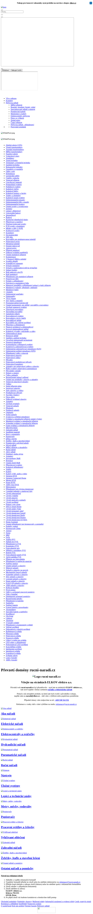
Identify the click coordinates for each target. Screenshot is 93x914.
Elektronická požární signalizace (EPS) (21, 351)
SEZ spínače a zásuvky (15, 577)
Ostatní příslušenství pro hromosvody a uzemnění (24, 524)
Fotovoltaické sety (13, 548)
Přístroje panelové (12, 250)
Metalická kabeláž (13, 244)
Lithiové (9, 618)
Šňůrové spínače (12, 568)
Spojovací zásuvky (13, 388)
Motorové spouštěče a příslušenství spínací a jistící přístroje (28, 285)
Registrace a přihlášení (9, 904)
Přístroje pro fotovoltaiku (15, 559)
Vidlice (8, 384)
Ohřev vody (10, 171)
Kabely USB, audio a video (16, 474)
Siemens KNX (11, 476)
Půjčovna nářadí (12, 103)
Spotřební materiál (13, 432)
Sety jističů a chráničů (14, 301)
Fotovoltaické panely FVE (16, 555)
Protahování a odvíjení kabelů (17, 443)
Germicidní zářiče (12, 176)
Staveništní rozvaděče (14, 312)
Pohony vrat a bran (13, 504)
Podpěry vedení (12, 526)
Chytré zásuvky (12, 498)
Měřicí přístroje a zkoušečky (16, 447)
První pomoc (11, 590)
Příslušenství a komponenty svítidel (19, 625)
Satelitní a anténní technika (16, 338)
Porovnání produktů (18, 127)
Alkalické (9, 620)
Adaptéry (9, 401)
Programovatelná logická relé (17, 303)
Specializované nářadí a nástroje (23, 109)
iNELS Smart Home (13, 507)
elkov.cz (73, 3)
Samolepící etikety (13, 314)
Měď (8, 535)
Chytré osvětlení (12, 502)
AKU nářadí (10, 452)
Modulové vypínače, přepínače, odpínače (21, 287)
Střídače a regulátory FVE (16, 550)
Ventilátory (10, 158)
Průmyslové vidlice (13, 358)
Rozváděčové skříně (13, 320)
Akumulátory (11, 610)
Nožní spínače (11, 415)
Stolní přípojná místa (14, 386)
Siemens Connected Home (16, 478)
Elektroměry (10, 296)
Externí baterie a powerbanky (17, 607)
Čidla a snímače (12, 375)
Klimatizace (10, 174)
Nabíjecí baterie (12, 605)
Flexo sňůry (10, 397)
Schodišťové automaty (14, 263)
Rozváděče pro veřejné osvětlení (18, 323)
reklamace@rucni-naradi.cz (66, 704)
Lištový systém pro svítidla (16, 640)
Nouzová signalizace (14, 342)
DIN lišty (9, 237)
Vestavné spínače (12, 406)
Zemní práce (15, 120)
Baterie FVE (11, 553)
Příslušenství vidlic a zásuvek (17, 353)
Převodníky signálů (13, 371)
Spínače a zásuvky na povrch (17, 570)
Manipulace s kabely (18, 114)
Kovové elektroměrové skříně (17, 329)
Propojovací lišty (12, 279)
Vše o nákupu (11, 98)
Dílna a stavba (11, 439)
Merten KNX (11, 480)
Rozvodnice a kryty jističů (16, 318)
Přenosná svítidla (12, 634)
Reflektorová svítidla (14, 631)
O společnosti (6, 906)
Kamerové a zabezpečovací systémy (19, 347)
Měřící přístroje (16, 105)
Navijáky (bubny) (12, 395)
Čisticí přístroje (16, 122)
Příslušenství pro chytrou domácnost (19, 489)
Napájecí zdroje (12, 154)
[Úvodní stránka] (3, 7)
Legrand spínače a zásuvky (16, 579)
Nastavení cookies (34, 904)
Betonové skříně (12, 336)
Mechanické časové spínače (16, 572)
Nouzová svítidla (12, 638)
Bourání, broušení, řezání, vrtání (23, 107)
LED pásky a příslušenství (16, 642)
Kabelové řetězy (12, 191)
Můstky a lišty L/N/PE (14, 228)
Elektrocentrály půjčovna (20, 116)
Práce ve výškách (17, 118)
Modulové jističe (12, 290)
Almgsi (8, 531)
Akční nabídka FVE (13, 557)
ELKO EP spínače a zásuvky (17, 583)
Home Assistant (12, 522)
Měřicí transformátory (14, 152)
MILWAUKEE (12, 428)
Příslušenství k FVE (13, 544)
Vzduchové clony (12, 156)
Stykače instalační (12, 266)
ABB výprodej (11, 660)
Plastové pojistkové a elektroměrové (19, 327)
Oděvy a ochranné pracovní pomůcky (20, 592)
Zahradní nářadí (12, 430)
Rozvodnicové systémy (15, 316)
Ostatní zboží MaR (13, 463)
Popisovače (10, 436)
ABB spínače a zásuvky (15, 585)
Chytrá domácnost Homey (16, 518)
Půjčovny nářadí (43, 906)
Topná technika (12, 160)
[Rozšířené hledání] (2, 14)
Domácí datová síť (13, 246)
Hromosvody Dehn (13, 528)
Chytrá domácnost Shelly (15, 515)
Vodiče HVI (10, 539)
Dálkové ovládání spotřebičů (17, 252)
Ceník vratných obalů (83, 901)
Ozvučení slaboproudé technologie (19, 340)
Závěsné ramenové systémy (16, 307)
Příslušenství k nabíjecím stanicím (18, 561)
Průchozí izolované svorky (16, 224)
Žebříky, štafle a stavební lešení (18, 441)
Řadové (9, 217)
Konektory (10, 233)
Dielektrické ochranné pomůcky (18, 596)
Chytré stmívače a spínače (16, 500)
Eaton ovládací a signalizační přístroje (20, 426)
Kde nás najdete (18, 906)
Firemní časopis (31, 906)
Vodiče (8, 469)
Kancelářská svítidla (13, 647)
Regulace (9, 461)
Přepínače (9, 408)
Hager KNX (10, 482)
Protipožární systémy (14, 185)
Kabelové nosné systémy (15, 198)
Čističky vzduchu (12, 178)
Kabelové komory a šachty (16, 193)
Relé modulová (11, 274)
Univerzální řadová (13, 213)
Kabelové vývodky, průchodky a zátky (20, 331)
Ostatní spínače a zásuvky (16, 566)
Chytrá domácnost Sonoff (15, 513)
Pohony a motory (12, 373)
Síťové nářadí (11, 445)
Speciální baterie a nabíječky (17, 612)
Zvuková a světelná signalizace (18, 417)
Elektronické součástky (14, 294)
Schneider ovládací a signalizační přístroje (22, 423)
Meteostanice (11, 487)
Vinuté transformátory (14, 147)
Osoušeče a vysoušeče (14, 169)
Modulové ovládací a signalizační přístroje (22, 421)
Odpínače (9, 412)
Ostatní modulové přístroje (16, 255)
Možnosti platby (38, 901)
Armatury (9, 456)
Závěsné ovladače (12, 404)
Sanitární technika (12, 165)
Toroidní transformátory (15, 149)
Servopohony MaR (13, 458)
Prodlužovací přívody (14, 393)
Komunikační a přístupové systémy (19, 344)
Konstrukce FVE (12, 546)
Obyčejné (9, 616)
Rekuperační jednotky (14, 167)
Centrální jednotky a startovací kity (19, 491)
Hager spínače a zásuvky (15, 581)
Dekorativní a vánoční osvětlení (18, 629)
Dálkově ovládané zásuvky (16, 399)
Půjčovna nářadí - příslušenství (22, 125)
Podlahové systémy (13, 187)
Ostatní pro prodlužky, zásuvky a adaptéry (22, 380)
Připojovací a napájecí (14, 222)
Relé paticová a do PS (14, 272)
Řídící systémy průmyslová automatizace (21, 369)
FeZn (8, 537)
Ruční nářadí (11, 450)
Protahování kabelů (18, 112)
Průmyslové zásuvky (14, 355)
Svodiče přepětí (12, 261)
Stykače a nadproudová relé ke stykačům (21, 268)
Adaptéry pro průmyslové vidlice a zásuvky (22, 366)
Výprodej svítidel (12, 623)
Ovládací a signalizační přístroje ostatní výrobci (24, 419)
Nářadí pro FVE (12, 542)
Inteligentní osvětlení (14, 649)
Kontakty (9, 101)
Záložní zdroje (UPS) (14, 145)
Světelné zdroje (12, 656)
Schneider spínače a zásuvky (17, 574)
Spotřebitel (23, 904)
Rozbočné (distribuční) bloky (17, 220)
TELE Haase (11, 298)
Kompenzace (11, 257)
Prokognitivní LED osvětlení (17, 645)
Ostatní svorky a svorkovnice (17, 206)
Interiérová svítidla (13, 651)
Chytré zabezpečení (13, 493)
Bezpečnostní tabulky (14, 599)
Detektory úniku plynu (14, 454)
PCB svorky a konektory (15, 226)
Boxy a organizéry (13, 434)
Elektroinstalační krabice (15, 204)
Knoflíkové (10, 614)
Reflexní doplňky (12, 588)
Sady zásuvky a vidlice (14, 390)
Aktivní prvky (11, 248)
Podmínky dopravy (24, 901)
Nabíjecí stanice (12, 564)
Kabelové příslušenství (14, 467)
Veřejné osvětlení (12, 627)
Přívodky (9, 360)
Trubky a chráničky (13, 195)
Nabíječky (10, 603)
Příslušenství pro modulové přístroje (19, 277)
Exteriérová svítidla (13, 653)
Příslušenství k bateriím (14, 601)
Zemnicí (9, 209)
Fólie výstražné (11, 594)
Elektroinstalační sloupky (15, 200)
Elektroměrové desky (14, 333)
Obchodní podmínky (9, 901)
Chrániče (9, 292)
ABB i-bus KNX (12, 485)
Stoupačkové (11, 215)
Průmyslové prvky (13, 241)
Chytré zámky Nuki (13, 509)
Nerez (8, 533)
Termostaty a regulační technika (18, 163)
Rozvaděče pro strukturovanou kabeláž (21, 239)
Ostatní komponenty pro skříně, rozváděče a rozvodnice (27, 305)
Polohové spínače (12, 410)
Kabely (8, 472)
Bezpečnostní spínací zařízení (17, 377)
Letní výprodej (11, 658)
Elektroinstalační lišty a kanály (17, 202)
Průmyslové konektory (14, 364)
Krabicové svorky (12, 231)
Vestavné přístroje (12, 180)
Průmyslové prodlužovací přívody (19, 362)
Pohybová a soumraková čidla (17, 283)
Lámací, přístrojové (13, 211)
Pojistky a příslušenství (14, 281)
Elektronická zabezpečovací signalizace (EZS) (23, 349)
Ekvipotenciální (12, 235)
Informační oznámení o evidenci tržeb (59, 901)
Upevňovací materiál (14, 182)
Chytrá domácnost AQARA (16, 520)
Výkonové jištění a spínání (16, 259)
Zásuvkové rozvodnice (14, 309)
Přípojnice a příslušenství (15, 325)
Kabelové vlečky (12, 189)
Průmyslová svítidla (13, 636)
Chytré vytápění (12, 496)
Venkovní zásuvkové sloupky (17, 382)
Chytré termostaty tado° (15, 511)
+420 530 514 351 (62, 700)
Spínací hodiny (11, 270)
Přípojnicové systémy (14, 465)
